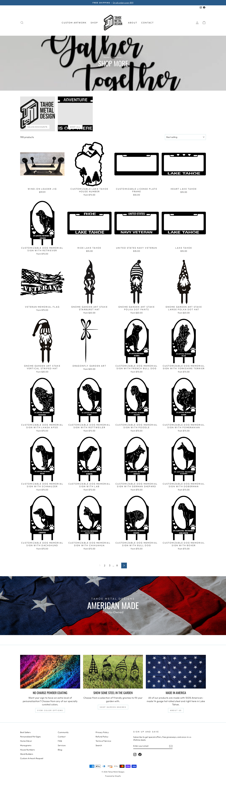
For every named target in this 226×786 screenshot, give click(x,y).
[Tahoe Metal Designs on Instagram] (134, 754)
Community (63, 732)
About (132, 22)
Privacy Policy (102, 732)
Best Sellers (25, 732)
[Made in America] (176, 672)
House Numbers (27, 749)
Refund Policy (102, 736)
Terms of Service (103, 741)
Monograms (25, 745)
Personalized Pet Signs (30, 736)
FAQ (60, 741)
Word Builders (26, 754)
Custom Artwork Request (31, 758)
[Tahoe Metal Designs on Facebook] (140, 754)
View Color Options (50, 710)
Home (106, 57)
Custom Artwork (74, 22)
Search (99, 745)
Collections (116, 57)
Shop (94, 22)
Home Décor (26, 741)
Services (62, 745)
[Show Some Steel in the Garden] (113, 672)
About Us (176, 710)
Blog (60, 749)
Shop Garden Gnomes (113, 707)
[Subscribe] (171, 746)
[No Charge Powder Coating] (50, 672)
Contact (147, 22)
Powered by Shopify (113, 776)
